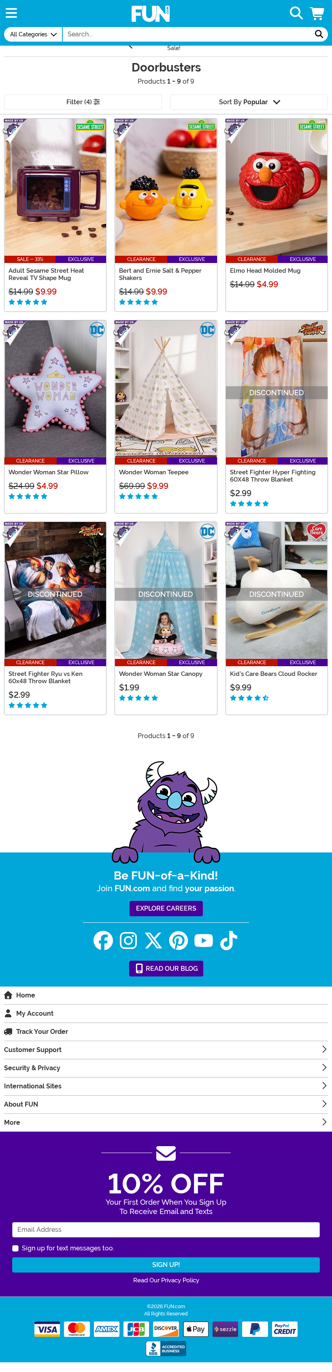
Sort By (243, 102)
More (12, 1122)
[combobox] (187, 34)
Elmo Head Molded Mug (265, 270)
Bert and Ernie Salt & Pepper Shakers (160, 274)
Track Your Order (42, 1031)
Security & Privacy (32, 1068)
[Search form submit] (319, 34)
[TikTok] (228, 941)
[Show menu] (11, 13)
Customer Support (33, 1050)
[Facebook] (103, 941)
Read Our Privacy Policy (166, 1280)
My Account (34, 1013)
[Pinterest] (178, 941)
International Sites (33, 1086)
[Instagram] (128, 941)
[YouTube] (203, 941)
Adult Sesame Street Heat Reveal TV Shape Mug (46, 274)
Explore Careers (166, 908)
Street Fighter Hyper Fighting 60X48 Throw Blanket (272, 476)
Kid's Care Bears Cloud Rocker (273, 674)
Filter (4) (80, 102)
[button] (318, 13)
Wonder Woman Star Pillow (49, 472)
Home (25, 995)
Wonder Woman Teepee (154, 472)
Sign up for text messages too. (68, 1248)
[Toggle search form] (296, 13)
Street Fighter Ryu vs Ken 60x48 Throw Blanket (46, 677)
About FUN (21, 1104)
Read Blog (171, 968)
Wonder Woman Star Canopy (160, 674)
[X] (153, 941)
